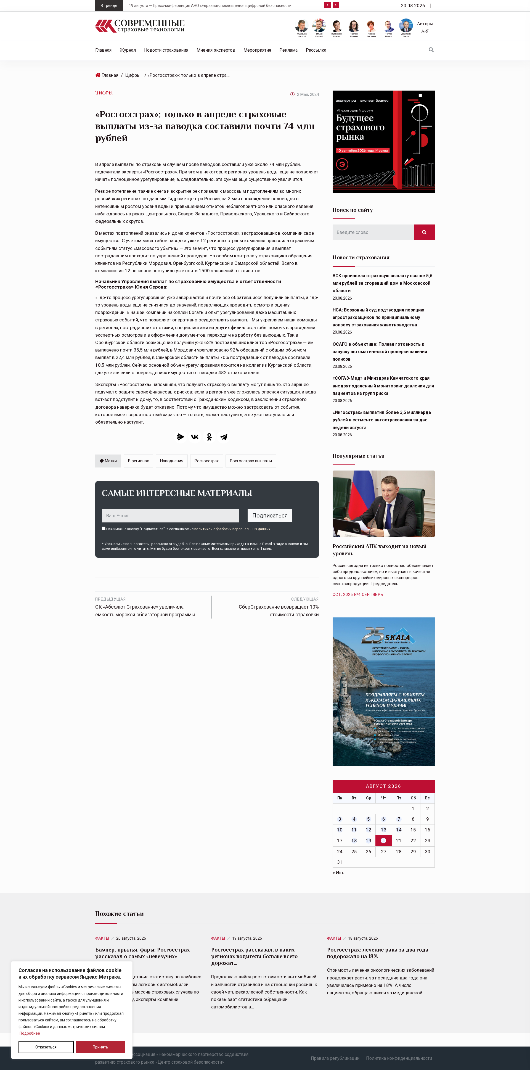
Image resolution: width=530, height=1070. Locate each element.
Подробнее (30, 1033)
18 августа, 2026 (363, 938)
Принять (100, 1047)
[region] (71, 1010)
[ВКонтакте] (195, 436)
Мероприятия (257, 50)
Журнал (128, 50)
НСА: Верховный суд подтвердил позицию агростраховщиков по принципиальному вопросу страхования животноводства (378, 317)
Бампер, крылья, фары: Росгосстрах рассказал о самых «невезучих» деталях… (142, 956)
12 (368, 830)
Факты (102, 938)
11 (354, 830)
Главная (103, 50)
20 (383, 840)
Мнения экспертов (216, 50)
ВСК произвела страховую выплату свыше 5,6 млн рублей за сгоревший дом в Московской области (382, 283)
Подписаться (270, 515)
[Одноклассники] (209, 436)
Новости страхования (166, 50)
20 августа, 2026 (131, 938)
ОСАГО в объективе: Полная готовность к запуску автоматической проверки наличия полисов (380, 352)
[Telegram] (223, 436)
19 (368, 840)
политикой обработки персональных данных (232, 529)
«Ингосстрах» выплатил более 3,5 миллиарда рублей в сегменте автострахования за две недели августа (382, 420)
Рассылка (316, 50)
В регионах (138, 460)
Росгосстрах (207, 460)
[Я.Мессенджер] (180, 436)
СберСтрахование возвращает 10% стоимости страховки (279, 607)
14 (399, 830)
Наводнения (171, 460)
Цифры (133, 75)
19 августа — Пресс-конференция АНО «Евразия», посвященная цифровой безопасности (195, 5)
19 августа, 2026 (247, 938)
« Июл (339, 872)
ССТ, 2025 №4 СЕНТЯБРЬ (358, 594)
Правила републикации (335, 1058)
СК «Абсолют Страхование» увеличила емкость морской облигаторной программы (145, 607)
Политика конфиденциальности (399, 1058)
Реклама (288, 50)
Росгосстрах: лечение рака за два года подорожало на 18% (377, 953)
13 (383, 830)
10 (340, 830)
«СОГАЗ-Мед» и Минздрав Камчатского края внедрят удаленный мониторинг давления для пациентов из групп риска (383, 386)
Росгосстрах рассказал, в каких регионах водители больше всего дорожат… (254, 956)
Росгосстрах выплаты (251, 460)
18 (354, 840)
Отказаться (46, 1047)
